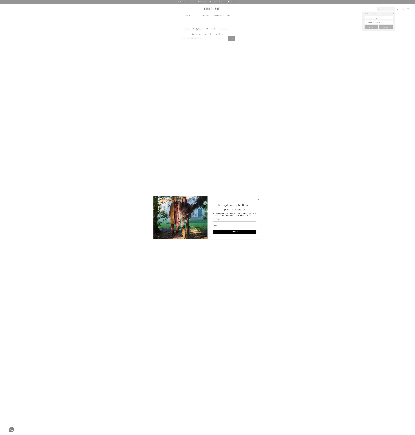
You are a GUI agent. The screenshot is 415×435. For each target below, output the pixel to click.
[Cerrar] (258, 199)
